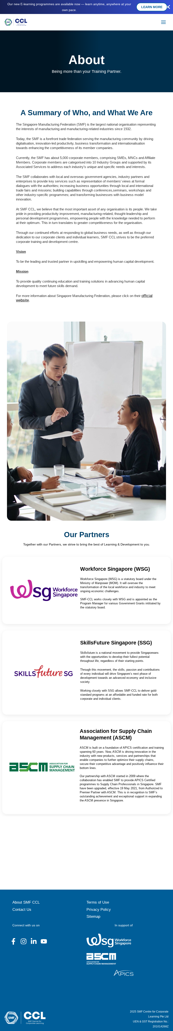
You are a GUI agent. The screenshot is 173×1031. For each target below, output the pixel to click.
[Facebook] (13, 941)
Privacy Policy (98, 909)
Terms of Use (97, 902)
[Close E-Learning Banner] (168, 7)
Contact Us (21, 909)
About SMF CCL (26, 902)
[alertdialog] (86, 7)
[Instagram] (23, 941)
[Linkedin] (33, 941)
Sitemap (93, 916)
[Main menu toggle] (163, 22)
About (86, 60)
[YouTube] (44, 941)
